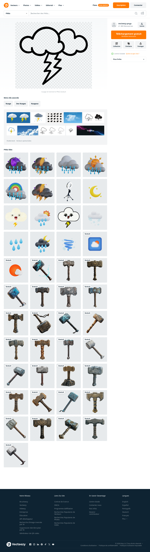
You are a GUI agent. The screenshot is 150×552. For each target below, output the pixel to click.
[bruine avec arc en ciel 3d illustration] (16, 191)
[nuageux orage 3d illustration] (42, 191)
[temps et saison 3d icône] (95, 191)
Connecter (138, 5)
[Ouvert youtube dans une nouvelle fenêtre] (53, 544)
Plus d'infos (117, 59)
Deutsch (125, 512)
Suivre (142, 26)
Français (125, 515)
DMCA (56, 505)
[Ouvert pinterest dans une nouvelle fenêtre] (42, 544)
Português (126, 508)
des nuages (21, 103)
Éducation (24, 515)
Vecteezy (23, 505)
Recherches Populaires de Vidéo (64, 524)
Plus (60, 5)
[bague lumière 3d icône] (68, 191)
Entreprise (24, 512)
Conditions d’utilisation (89, 545)
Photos (26, 5)
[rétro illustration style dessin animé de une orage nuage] (16, 217)
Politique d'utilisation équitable (131, 545)
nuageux (34, 103)
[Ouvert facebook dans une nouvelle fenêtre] (30, 544)
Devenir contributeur (94, 513)
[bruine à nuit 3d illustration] (16, 165)
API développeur (26, 519)
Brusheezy (24, 502)
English (125, 502)
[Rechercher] (136, 13)
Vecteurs (14, 5)
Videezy (23, 508)
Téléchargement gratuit (128, 34)
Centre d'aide (94, 502)
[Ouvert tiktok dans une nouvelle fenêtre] (45, 544)
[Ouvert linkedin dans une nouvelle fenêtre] (38, 544)
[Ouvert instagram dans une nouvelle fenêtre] (34, 544)
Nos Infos (93, 508)
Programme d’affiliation (63, 508)
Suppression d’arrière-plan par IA (30, 529)
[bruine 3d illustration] (68, 165)
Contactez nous (95, 505)
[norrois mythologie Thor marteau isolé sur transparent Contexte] (95, 270)
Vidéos (37, 5)
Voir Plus (90, 130)
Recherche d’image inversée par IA (31, 523)
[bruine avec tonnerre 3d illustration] (42, 165)
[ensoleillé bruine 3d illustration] (95, 165)
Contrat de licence (61, 502)
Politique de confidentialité (108, 545)
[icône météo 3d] (95, 244)
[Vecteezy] (6, 5)
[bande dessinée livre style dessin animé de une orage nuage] (68, 217)
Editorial (49, 5)
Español (125, 505)
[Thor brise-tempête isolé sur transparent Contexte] (42, 270)
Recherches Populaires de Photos (64, 518)
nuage (8, 103)
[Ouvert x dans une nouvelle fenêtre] (49, 544)
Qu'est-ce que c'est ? (132, 54)
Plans (95, 5)
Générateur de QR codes (29, 533)
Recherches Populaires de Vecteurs (64, 513)
